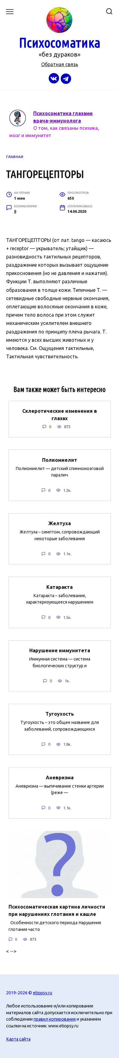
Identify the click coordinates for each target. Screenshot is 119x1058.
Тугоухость (59, 714)
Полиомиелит (59, 459)
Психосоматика (59, 42)
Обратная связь (59, 64)
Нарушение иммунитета (59, 650)
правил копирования (55, 1019)
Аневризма (60, 777)
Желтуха (59, 523)
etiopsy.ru (42, 992)
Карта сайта (18, 1039)
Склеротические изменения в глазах (59, 414)
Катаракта (59, 586)
